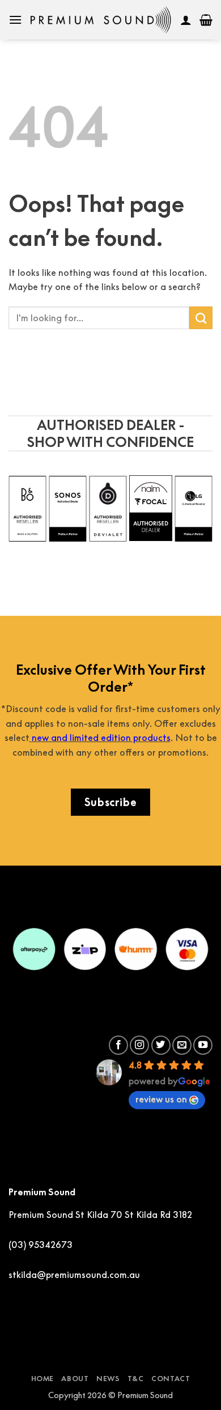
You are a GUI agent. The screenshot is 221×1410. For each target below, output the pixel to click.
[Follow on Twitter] (161, 1045)
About (74, 1378)
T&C (136, 1378)
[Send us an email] (182, 1045)
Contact (170, 1378)
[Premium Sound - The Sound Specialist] (101, 19)
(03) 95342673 (40, 1244)
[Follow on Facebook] (118, 1045)
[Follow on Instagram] (139, 1045)
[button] (15, 19)
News (108, 1378)
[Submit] (200, 317)
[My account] (186, 19)
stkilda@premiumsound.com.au (74, 1274)
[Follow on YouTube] (202, 1045)
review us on (161, 1099)
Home (42, 1378)
